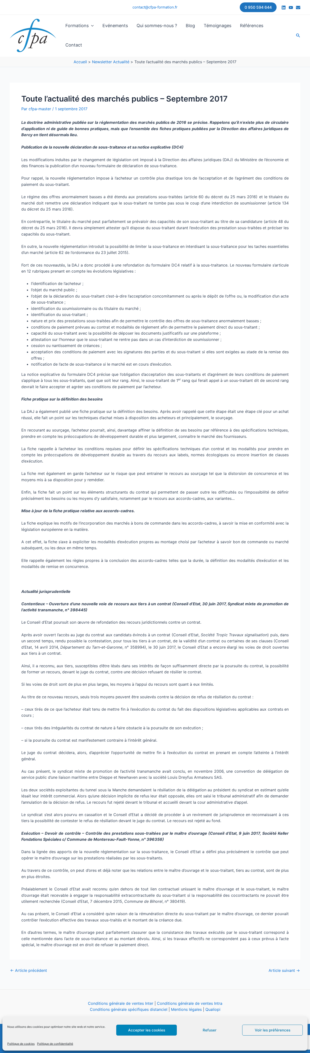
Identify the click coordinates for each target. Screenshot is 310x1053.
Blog (190, 25)
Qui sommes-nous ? (157, 25)
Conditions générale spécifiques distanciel (128, 1009)
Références (251, 25)
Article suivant (284, 970)
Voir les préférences (272, 1030)
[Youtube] (291, 7)
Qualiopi (212, 1009)
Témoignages (217, 25)
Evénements (115, 25)
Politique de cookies (21, 1043)
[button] (258, 7)
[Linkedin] (283, 7)
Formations (77, 25)
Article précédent (28, 970)
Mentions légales (186, 1009)
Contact (73, 44)
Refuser (210, 1030)
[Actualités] (298, 7)
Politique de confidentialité (55, 1043)
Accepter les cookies (146, 1030)
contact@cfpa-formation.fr (155, 7)
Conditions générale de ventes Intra (189, 1003)
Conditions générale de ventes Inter (120, 1003)
